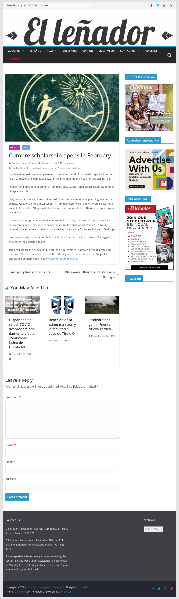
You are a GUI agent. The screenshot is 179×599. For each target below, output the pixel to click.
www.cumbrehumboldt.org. (61, 258)
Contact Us (127, 50)
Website (10, 479)
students (75, 168)
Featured (14, 147)
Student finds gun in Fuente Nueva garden (99, 324)
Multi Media (106, 50)
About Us (14, 50)
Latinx (53, 168)
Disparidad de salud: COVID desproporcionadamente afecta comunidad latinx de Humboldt (22, 333)
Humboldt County (40, 168)
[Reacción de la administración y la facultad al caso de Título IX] (62, 298)
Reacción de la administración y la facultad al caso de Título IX (62, 326)
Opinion (87, 50)
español (35, 50)
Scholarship (64, 168)
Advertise (151, 50)
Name (10, 445)
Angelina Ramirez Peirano (24, 162)
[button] (22, 50)
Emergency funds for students (30, 272)
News (49, 50)
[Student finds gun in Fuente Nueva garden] (102, 298)
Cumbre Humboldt (21, 168)
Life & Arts (70, 50)
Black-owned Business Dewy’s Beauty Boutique (90, 274)
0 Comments (69, 162)
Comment (13, 397)
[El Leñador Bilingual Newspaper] (89, 20)
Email (10, 462)
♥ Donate (14, 59)
